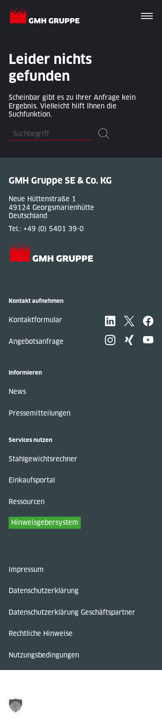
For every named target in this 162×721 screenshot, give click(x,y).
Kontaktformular (35, 320)
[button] (15, 705)
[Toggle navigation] (146, 17)
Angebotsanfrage (36, 341)
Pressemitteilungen (39, 413)
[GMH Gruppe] (48, 16)
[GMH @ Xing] (129, 340)
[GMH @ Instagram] (110, 340)
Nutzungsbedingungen (44, 655)
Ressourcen (26, 502)
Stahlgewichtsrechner (43, 459)
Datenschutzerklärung (44, 591)
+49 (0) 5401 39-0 (53, 229)
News (17, 391)
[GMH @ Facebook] (148, 321)
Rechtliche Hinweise (41, 633)
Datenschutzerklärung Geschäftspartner (72, 612)
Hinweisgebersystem (44, 522)
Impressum (26, 569)
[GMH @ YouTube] (148, 340)
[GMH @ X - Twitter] (129, 321)
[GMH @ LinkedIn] (110, 321)
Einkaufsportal (32, 480)
